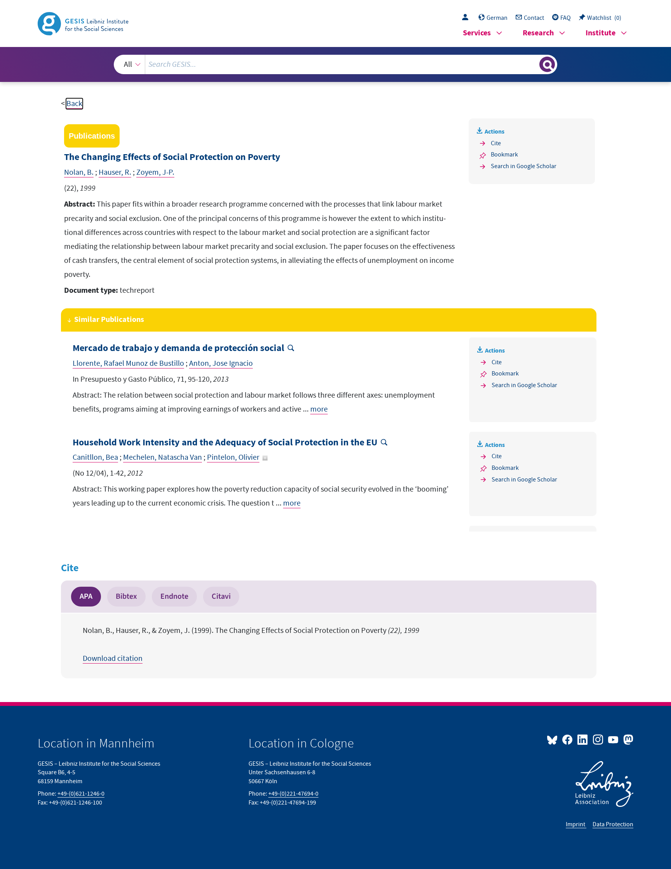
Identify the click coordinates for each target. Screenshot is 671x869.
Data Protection (613, 824)
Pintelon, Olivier (233, 457)
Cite (496, 143)
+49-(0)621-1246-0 (80, 794)
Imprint (576, 824)
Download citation (113, 658)
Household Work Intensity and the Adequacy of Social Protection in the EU (225, 442)
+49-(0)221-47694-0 (293, 794)
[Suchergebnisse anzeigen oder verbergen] (547, 64)
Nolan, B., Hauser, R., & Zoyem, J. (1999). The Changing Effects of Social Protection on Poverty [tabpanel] (251, 645)
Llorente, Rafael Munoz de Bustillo (128, 363)
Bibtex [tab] (126, 596)
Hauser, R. (115, 172)
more (319, 409)
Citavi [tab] (221, 596)
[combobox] (335, 64)
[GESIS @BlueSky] (553, 739)
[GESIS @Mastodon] (627, 739)
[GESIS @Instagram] (598, 739)
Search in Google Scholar (523, 166)
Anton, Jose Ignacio (221, 363)
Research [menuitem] (538, 33)
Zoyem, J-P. (155, 172)
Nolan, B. (79, 172)
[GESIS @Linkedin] (583, 739)
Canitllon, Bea (95, 457)
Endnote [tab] (174, 596)
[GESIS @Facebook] (567, 739)
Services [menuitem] (477, 33)
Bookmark (504, 154)
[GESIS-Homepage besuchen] (84, 23)
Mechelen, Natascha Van (162, 457)
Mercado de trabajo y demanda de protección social (178, 348)
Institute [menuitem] (600, 33)
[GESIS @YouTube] (613, 739)
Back (74, 104)
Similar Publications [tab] (109, 320)
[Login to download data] (467, 18)
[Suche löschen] (532, 64)
